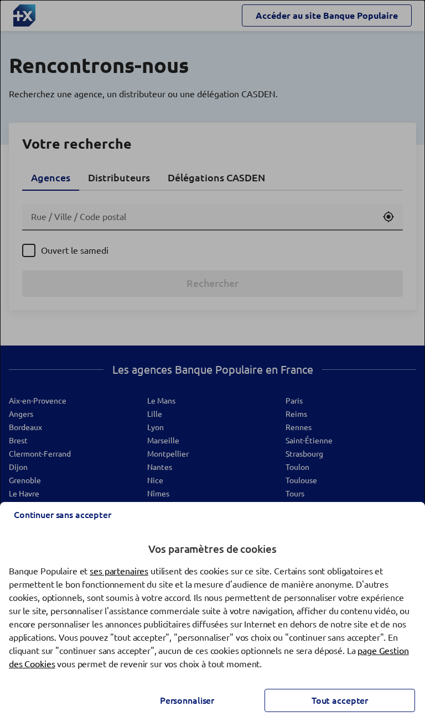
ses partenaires (119, 571)
